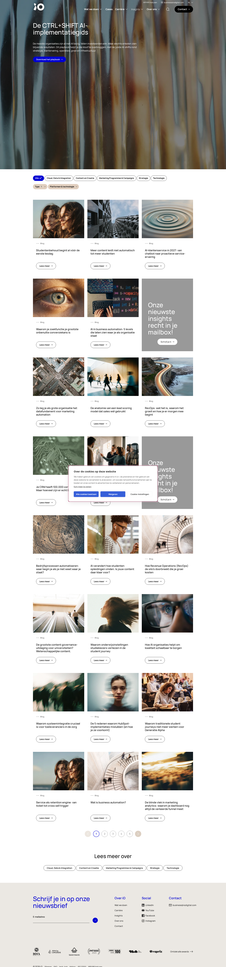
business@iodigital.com (174, 2)
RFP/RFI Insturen (150, 2)
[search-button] (167, 9)
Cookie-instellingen (140, 494)
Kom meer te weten (82, 486)
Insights (135, 9)
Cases (109, 9)
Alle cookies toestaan (86, 494)
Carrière (120, 9)
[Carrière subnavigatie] (127, 9)
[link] (58, 236)
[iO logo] (39, 7)
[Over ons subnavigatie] (159, 9)
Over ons (152, 9)
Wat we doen (91, 9)
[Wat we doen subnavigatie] (101, 9)
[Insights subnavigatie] (142, 9)
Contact (119, 926)
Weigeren (112, 494)
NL (189, 2)
